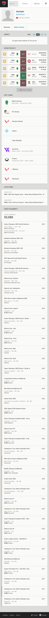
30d (34, 34)
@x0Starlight (20, 14)
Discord (44, 615)
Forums (25, 4)
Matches (37, 4)
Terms (18, 615)
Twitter (35, 615)
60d (38, 34)
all (45, 34)
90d (42, 34)
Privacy (12, 615)
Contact (5, 615)
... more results (24, 90)
